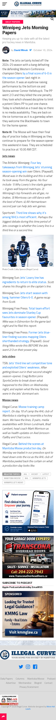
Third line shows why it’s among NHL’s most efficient (24, 215)
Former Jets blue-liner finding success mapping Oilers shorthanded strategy (26, 336)
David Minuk (21, 50)
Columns (20, 678)
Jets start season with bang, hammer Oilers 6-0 (25, 295)
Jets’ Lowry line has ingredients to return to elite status (24, 279)
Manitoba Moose (12, 478)
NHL (26, 478)
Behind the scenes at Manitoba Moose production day (23, 446)
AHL (25, 474)
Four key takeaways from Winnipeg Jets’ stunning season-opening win (27, 167)
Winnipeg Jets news (13, 482)
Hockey (34, 474)
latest (45, 474)
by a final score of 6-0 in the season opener (27, 75)
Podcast (51, 678)
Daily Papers (6, 678)
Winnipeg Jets (39, 478)
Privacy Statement (29, 687)
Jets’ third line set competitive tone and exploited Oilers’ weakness (27, 365)
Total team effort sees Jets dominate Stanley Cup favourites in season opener (26, 312)
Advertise (11, 683)
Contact (48, 683)
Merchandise (25, 683)
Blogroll (38, 683)
